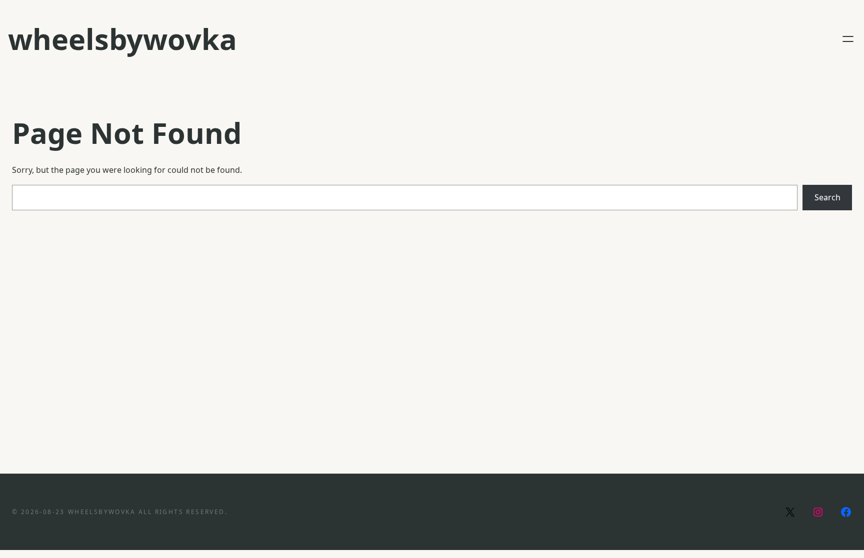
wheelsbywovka (122, 38)
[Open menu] (848, 39)
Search (827, 197)
